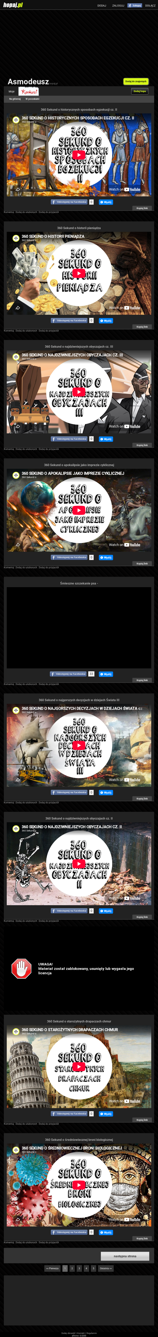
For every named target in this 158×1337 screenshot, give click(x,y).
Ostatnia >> (106, 1268)
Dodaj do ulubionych (26, 212)
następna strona (125, 1256)
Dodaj (101, 5)
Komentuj (9, 212)
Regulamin (92, 1333)
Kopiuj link (142, 208)
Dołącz (150, 5)
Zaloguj (118, 5)
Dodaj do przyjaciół (49, 212)
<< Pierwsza (52, 1268)
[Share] (69, 202)
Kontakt (81, 1333)
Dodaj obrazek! (68, 1333)
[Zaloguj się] (134, 5)
